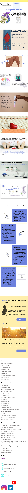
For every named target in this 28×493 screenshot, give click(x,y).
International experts (6, 452)
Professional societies (6, 439)
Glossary (3, 413)
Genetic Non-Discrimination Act (8, 389)
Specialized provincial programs (8, 415)
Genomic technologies (6, 391)
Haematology (4, 399)
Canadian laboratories (6, 450)
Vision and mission (5, 367)
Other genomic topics (6, 411)
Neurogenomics (5, 403)
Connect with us (5, 377)
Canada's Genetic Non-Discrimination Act (11, 425)
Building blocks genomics (7, 387)
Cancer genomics (5, 393)
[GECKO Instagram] (4, 487)
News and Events (5, 379)
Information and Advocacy (7, 433)
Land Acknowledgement (7, 363)
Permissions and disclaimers (8, 375)
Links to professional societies (8, 417)
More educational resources (8, 419)
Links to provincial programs (8, 437)
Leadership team (5, 369)
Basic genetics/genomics (7, 427)
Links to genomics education (8, 435)
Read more (21, 319)
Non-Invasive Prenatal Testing (8, 431)
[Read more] (14, 16)
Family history (4, 385)
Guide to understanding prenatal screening (11, 429)
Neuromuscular (4, 405)
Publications (4, 373)
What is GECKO (5, 365)
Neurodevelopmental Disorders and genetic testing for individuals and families (13, 442)
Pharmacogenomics (6, 407)
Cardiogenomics (5, 395)
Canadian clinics (5, 448)
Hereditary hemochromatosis (8, 397)
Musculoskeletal (5, 401)
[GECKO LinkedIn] (10, 487)
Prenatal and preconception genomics (10, 409)
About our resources (6, 371)
